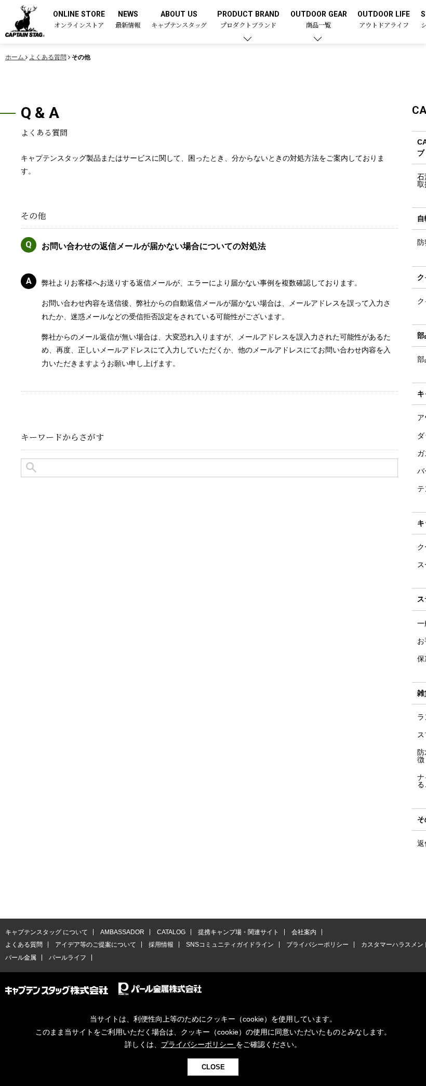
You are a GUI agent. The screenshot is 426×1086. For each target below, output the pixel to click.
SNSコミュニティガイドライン (230, 944)
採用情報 (161, 944)
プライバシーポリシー (317, 944)
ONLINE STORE (79, 20)
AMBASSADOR (122, 932)
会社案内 (303, 932)
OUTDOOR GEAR (318, 20)
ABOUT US (179, 20)
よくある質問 (24, 944)
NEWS (127, 20)
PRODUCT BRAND (248, 20)
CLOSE (213, 1067)
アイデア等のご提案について (95, 944)
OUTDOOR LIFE (383, 20)
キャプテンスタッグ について (46, 932)
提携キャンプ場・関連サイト (238, 932)
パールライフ (67, 957)
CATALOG (171, 932)
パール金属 (20, 957)
